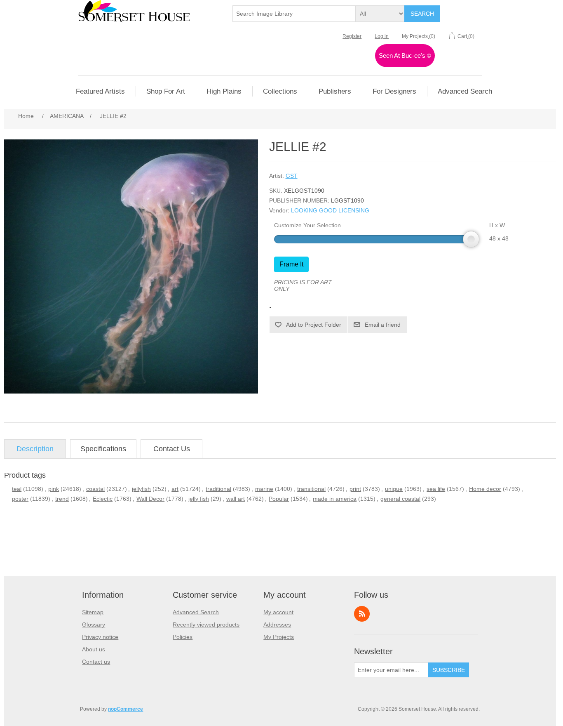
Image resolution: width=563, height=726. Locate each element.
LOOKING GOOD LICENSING (330, 210)
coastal (95, 489)
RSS (362, 614)
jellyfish (141, 489)
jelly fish (198, 498)
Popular (279, 498)
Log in (382, 36)
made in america (335, 498)
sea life (436, 489)
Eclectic (103, 498)
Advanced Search (196, 612)
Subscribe (448, 670)
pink (53, 489)
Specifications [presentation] (103, 449)
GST (292, 175)
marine (264, 489)
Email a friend (383, 324)
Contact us (96, 661)
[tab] (35, 449)
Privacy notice (100, 637)
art (174, 489)
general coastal (400, 498)
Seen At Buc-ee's (405, 55)
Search (422, 13)
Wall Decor (150, 498)
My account (278, 612)
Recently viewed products (206, 624)
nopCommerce (125, 709)
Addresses (277, 624)
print (355, 489)
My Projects (278, 637)
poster (20, 498)
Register (351, 36)
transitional (311, 489)
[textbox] (294, 13)
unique (394, 489)
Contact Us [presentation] (171, 449)
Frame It (291, 264)
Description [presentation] (35, 449)
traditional (218, 489)
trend (62, 498)
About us (93, 649)
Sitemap (92, 612)
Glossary (93, 624)
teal (16, 489)
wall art (235, 498)
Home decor (485, 489)
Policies (182, 637)
